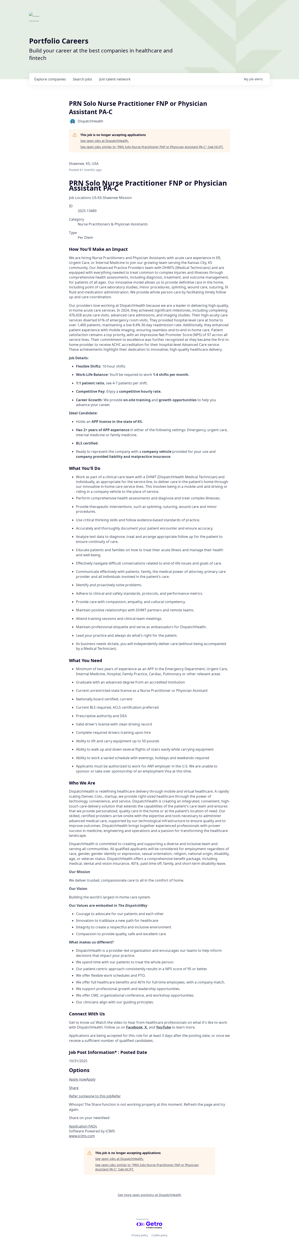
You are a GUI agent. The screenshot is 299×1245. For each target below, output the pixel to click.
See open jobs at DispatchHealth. (104, 141)
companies (50, 79)
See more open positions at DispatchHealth (149, 1195)
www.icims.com (82, 1135)
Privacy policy (140, 1235)
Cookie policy (159, 1235)
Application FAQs (83, 1126)
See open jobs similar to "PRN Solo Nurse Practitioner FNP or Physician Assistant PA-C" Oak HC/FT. (151, 147)
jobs (82, 79)
